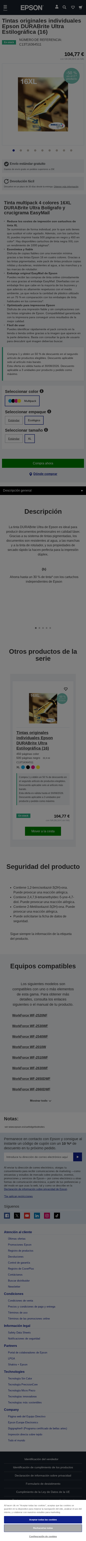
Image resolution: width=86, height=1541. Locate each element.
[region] (43, 1520)
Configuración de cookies (43, 1536)
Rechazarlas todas (43, 1528)
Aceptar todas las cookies (43, 1519)
